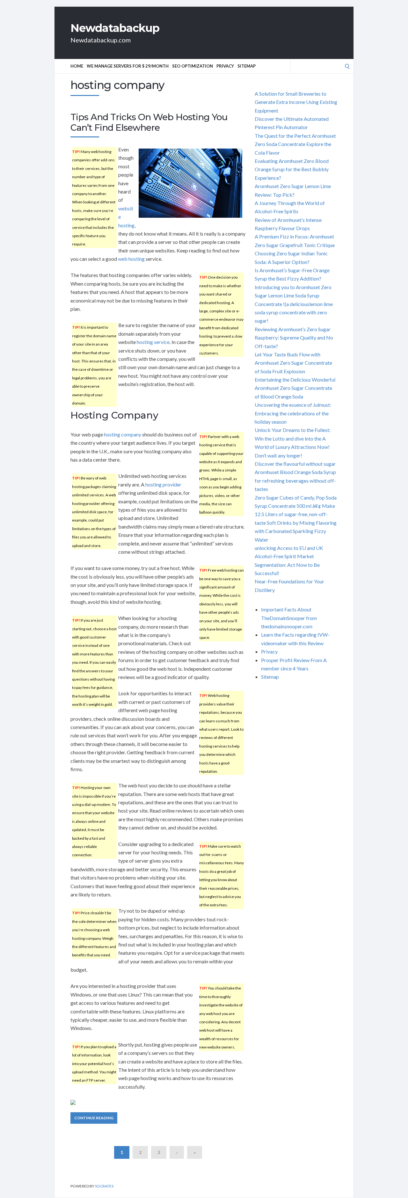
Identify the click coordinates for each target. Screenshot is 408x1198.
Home (76, 66)
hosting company (122, 434)
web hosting (131, 259)
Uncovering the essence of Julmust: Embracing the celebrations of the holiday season (293, 413)
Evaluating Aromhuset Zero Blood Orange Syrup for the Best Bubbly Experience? (292, 169)
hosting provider (163, 484)
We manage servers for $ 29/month (128, 66)
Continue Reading (93, 1117)
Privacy (225, 66)
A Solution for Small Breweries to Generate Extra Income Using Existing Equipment (296, 102)
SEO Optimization (192, 66)
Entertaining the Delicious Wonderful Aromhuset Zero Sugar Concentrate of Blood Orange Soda (295, 387)
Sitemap (246, 66)
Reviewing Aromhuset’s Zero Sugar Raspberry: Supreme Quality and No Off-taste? (294, 337)
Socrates (104, 1186)
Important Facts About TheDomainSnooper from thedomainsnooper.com (289, 617)
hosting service (153, 342)
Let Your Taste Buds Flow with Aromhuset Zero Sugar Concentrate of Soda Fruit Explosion (293, 362)
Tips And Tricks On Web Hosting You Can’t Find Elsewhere (149, 122)
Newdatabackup (114, 28)
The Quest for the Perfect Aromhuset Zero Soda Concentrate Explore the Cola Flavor (295, 144)
